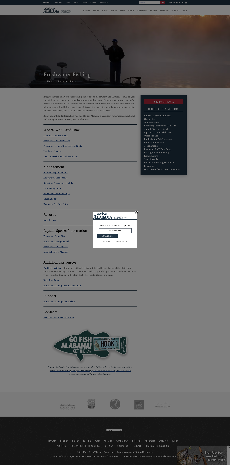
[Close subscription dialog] (136, 212)
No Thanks (106, 241)
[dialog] (115, 230)
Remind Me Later (121, 241)
